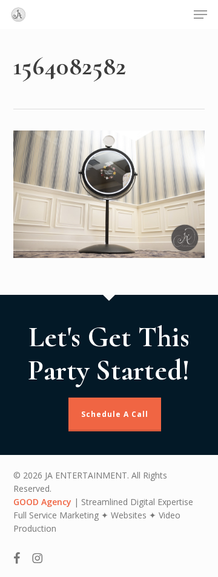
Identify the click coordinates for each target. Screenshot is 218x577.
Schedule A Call (114, 414)
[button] (200, 14)
